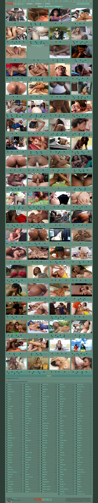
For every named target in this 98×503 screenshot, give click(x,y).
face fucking (32, 457)
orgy (66, 423)
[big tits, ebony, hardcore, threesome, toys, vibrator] (38, 344)
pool (66, 450)
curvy (32, 425)
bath (14, 421)
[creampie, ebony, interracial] (38, 88)
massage (49, 479)
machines (49, 474)
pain (66, 428)
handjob (60, 60)
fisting (32, 481)
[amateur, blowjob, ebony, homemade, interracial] (81, 51)
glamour (49, 401)
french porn (49, 384)
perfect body (66, 440)
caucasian (14, 489)
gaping (49, 391)
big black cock (14, 438)
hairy (49, 413)
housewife (49, 433)
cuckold (32, 416)
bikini (14, 450)
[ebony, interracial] (38, 271)
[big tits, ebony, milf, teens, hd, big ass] (16, 33)
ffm (77, 153)
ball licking (14, 418)
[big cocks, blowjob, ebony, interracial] (60, 161)
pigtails (66, 445)
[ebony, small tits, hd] (16, 289)
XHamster (24, 8)
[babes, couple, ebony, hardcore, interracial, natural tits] (81, 363)
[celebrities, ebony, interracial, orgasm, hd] (81, 289)
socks (84, 411)
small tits (15, 189)
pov (41, 79)
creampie (33, 43)
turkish (84, 474)
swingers (84, 445)
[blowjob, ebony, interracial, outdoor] (16, 234)
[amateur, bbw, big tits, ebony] (60, 88)
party (66, 438)
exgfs (32, 455)
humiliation (49, 435)
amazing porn (14, 391)
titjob (84, 460)
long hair (81, 354)
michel (74, 1)
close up (32, 394)
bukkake (14, 477)
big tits (77, 23)
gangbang (55, 318)
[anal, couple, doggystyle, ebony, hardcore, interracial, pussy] (60, 289)
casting (14, 486)
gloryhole (49, 406)
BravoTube (68, 8)
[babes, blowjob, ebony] (16, 253)
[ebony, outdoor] (60, 33)
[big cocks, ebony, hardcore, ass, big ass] (38, 234)
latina (49, 460)
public (66, 462)
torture (37, 24)
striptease (84, 438)
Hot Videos (29, 3)
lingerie (14, 116)
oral (66, 418)
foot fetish (43, 23)
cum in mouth (32, 418)
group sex (63, 78)
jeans (49, 450)
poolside (66, 452)
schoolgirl (66, 491)
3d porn (14, 384)
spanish (84, 418)
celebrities (58, 23)
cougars (32, 406)
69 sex (14, 386)
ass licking (14, 406)
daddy (32, 430)
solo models (84, 416)
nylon (66, 408)
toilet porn (84, 462)
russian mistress (66, 489)
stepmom (84, 430)
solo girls (88, 98)
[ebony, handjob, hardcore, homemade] (60, 51)
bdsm (14, 425)
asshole (14, 408)
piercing (66, 442)
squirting (84, 425)
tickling (32, 1)
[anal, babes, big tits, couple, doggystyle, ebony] (16, 326)
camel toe (14, 481)
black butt (14, 455)
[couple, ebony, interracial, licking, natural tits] (16, 308)
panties (66, 430)
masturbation (36, 373)
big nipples (14, 445)
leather (49, 462)
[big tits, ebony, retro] (38, 253)
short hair (84, 391)
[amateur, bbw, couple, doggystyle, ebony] (60, 143)
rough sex (66, 484)
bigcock (79, 1)
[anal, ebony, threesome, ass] (60, 271)
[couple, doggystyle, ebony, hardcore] (16, 344)
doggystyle (77, 43)
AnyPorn (90, 27)
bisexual (14, 452)
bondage (14, 462)
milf (18, 41)
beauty (14, 430)
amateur (33, 41)
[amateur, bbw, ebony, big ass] (81, 216)
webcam (84, 486)
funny (49, 386)
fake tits (43, 226)
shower (84, 396)
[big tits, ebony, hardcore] (81, 14)
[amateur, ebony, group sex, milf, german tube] (60, 69)
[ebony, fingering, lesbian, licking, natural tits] (81, 69)
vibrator (82, 263)
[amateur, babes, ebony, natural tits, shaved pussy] (60, 253)
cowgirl (84, 41)
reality (66, 472)
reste (83, 1)
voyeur (84, 484)
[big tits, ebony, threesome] (81, 308)
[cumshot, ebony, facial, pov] (60, 344)
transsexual (84, 469)
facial (42, 116)
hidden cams (49, 423)
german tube (60, 79)
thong (84, 455)
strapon (84, 435)
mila (71, 1)
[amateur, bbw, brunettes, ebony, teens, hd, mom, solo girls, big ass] (81, 88)
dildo (32, 435)
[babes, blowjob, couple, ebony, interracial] (16, 216)
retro (43, 261)
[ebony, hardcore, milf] (60, 198)
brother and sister (14, 472)
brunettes (44, 41)
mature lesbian (49, 489)
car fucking (14, 484)
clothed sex (32, 396)
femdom (38, 23)
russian (66, 486)
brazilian (14, 467)
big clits (14, 440)
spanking (84, 421)
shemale (84, 389)
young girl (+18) (84, 494)
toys (90, 261)
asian (14, 401)
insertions (49, 440)
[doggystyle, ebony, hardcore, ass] (38, 289)
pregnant (66, 460)
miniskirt (66, 384)
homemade (60, 61)
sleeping (84, 403)
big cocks (38, 41)
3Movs (90, 8)
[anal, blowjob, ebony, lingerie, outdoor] (81, 198)
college (32, 401)
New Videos (38, 3)
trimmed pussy (84, 472)
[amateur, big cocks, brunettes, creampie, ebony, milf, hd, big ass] (38, 33)
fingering (88, 43)
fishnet (32, 479)
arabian (14, 399)
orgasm (81, 299)
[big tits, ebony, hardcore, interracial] (38, 124)
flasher (32, 484)
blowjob (79, 41)
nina (16, 1)
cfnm (32, 384)
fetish (32, 469)
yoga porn (84, 491)
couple (89, 41)
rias (53, 1)
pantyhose (66, 433)
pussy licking (66, 469)
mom (83, 98)
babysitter (14, 413)
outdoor (62, 41)
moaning (66, 391)
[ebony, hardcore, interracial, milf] (16, 143)
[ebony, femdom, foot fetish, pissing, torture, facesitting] (38, 14)
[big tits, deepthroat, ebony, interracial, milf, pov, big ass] (38, 69)
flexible (32, 486)
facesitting (43, 24)
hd (25, 41)
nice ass (66, 401)
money (66, 396)
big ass (17, 43)
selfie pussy (84, 384)
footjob (32, 491)
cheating (32, 386)
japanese (49, 447)
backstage (14, 416)
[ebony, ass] (16, 88)
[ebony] (16, 14)
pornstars (66, 455)
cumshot (15, 78)
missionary (82, 336)
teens (21, 41)
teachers (84, 450)
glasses (49, 403)
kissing (49, 452)
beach (14, 428)
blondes (39, 115)
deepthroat (38, 78)
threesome (23, 116)
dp (32, 442)
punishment (66, 464)
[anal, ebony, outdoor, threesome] (81, 271)
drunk (32, 445)
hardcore (87, 23)
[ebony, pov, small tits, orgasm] (60, 363)
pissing (33, 24)
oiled (66, 413)
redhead (66, 474)
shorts (84, 394)
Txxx (25, 27)
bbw (59, 96)
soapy (84, 408)
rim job (66, 481)
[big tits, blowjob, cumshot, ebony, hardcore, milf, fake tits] (38, 216)
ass (19, 96)
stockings (84, 433)
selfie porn (66, 494)
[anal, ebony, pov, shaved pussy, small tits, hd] (16, 179)
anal (75, 41)
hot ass (88, 116)
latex (49, 457)
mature (49, 484)
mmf (66, 389)
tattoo (84, 447)
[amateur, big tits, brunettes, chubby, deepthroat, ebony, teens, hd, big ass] (38, 198)
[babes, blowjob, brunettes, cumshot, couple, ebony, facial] (60, 124)
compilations (32, 403)
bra (14, 464)
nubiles (45, 1)
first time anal (32, 477)
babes (8, 115)
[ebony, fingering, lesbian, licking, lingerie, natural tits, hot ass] (81, 106)
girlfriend (49, 399)
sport (84, 423)
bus (14, 479)
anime (14, 396)
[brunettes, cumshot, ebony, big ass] (16, 69)
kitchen (49, 455)
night (60, 1)
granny (49, 408)
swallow (84, 442)
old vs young (66, 416)
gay (49, 394)
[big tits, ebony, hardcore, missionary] (81, 326)
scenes (56, 1)
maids (49, 477)
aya (41, 1)
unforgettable (66, 1)
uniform (84, 477)
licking (89, 78)
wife (84, 489)
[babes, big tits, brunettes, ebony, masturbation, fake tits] (38, 363)
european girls (32, 452)
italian (49, 445)
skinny (84, 401)
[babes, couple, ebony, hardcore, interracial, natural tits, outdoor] (60, 326)
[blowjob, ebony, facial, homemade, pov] (60, 106)
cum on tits (32, 421)
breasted (37, 1)
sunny (19, 1)
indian (49, 438)
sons (28, 1)
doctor (32, 438)
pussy (66, 299)
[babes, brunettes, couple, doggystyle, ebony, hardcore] (81, 179)
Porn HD (47, 3)
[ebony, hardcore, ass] (16, 161)
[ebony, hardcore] (38, 51)
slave (86, 1)
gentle (49, 1)
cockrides (24, 1)
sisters (84, 399)
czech (32, 428)
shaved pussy (22, 188)
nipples (66, 403)
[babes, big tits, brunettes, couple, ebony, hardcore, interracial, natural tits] (16, 271)
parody (66, 435)
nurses (66, 406)
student (84, 440)
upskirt (84, 479)
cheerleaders (32, 389)
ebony (16, 23)
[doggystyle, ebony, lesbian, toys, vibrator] (81, 253)
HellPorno (46, 8)
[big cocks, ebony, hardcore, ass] (38, 179)
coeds (32, 399)
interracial (85, 61)
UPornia (46, 27)
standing (84, 428)
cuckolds (91, 1)
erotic (32, 450)
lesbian (85, 78)
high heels (49, 425)
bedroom (14, 433)
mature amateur (49, 486)
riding (66, 479)
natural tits (82, 79)
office (66, 411)
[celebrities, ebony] (60, 14)
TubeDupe (68, 27)
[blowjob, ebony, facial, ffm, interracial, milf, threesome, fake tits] (81, 161)
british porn (14, 469)
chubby (46, 206)
